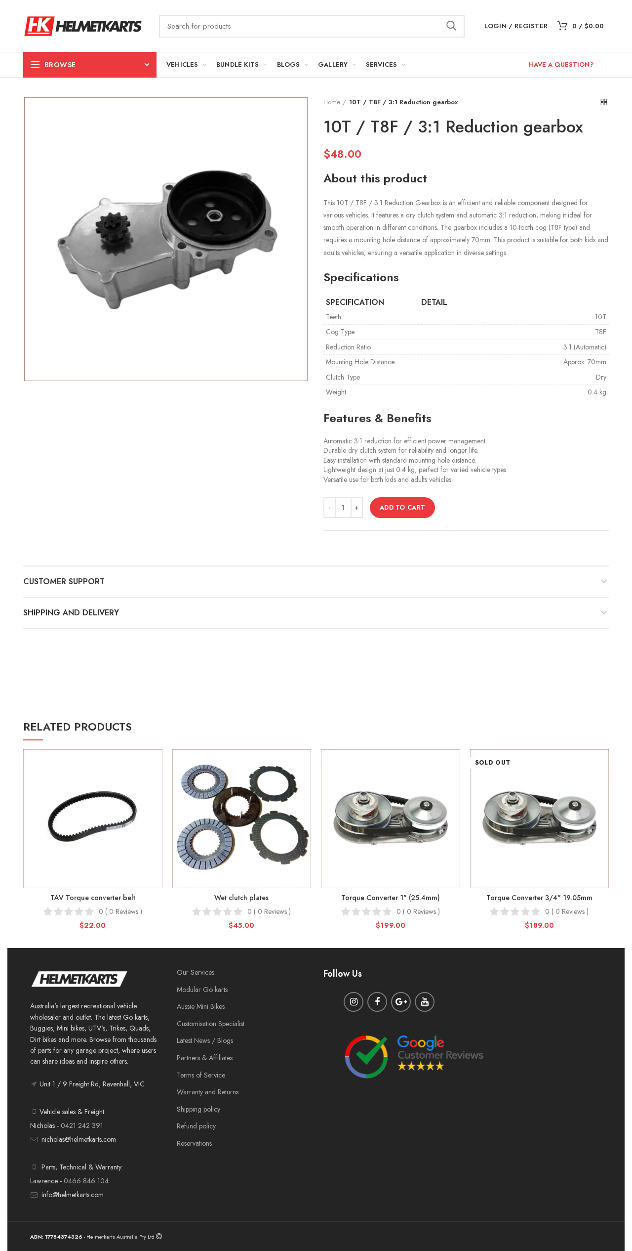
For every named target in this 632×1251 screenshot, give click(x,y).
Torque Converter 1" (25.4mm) (390, 897)
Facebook (377, 1002)
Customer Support (64, 581)
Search (451, 26)
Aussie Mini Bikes (201, 1006)
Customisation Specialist (210, 1024)
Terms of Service (201, 1075)
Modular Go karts (202, 989)
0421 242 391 (82, 1125)
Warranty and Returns (207, 1092)
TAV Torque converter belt (92, 897)
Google (401, 1002)
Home (331, 102)
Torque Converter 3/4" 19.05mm (539, 897)
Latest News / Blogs (205, 1040)
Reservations (194, 1143)
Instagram (353, 1002)
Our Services (195, 972)
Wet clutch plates (241, 897)
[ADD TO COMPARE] (155, 787)
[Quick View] (155, 810)
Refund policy (196, 1126)
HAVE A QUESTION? (561, 64)
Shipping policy (198, 1109)
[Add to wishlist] (155, 765)
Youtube (424, 1002)
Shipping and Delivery (71, 612)
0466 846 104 (86, 1181)
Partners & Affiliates (205, 1058)
